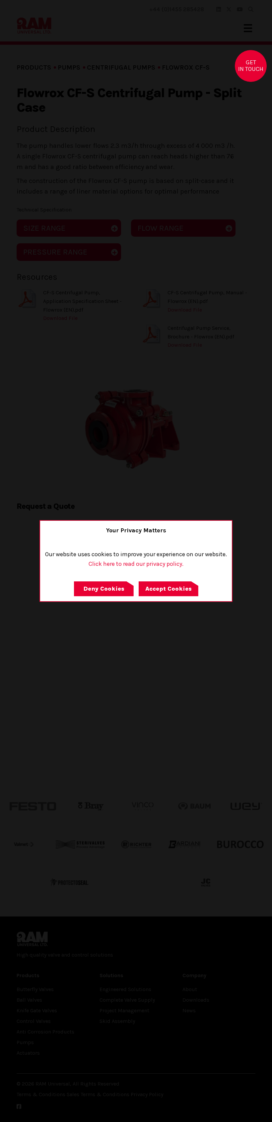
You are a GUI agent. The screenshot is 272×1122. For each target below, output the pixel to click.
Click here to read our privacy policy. (136, 563)
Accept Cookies (168, 588)
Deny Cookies (103, 588)
